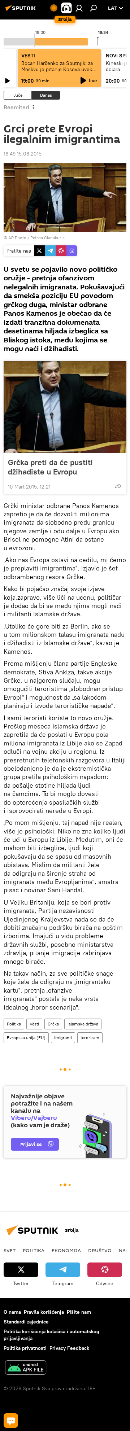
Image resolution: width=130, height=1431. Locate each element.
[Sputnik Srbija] (22, 11)
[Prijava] (79, 8)
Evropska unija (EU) (26, 1037)
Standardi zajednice (26, 1321)
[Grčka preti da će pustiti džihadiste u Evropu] (65, 407)
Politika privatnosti (25, 1348)
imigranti (63, 1037)
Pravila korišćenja (44, 1312)
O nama (12, 1312)
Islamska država (83, 1024)
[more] (118, 486)
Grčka (53, 1024)
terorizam (90, 1037)
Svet (10, 1250)
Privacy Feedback (69, 1348)
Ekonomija (66, 1250)
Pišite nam (79, 1312)
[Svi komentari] (11, 1420)
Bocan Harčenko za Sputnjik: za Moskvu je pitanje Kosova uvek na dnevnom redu (57, 69)
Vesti (34, 1024)
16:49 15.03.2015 (23, 153)
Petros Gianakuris (47, 237)
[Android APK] (25, 1368)
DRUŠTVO (100, 1250)
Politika (14, 1024)
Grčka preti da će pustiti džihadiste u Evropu (50, 467)
